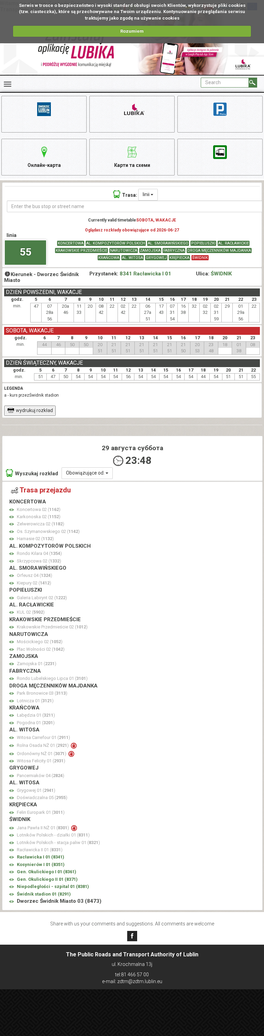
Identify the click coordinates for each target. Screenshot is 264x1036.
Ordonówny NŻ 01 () (42, 753)
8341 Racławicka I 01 (145, 274)
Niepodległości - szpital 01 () (53, 886)
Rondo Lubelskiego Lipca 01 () (52, 678)
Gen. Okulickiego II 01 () (47, 879)
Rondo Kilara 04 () (39, 553)
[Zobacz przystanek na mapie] (11, 510)
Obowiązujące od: (86, 473)
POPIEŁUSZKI (203, 243)
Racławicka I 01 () (40, 856)
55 (25, 252)
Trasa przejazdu (45, 490)
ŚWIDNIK (200, 257)
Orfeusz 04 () (34, 575)
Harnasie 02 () (35, 538)
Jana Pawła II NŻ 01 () (43, 827)
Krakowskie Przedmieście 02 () (52, 626)
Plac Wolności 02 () (41, 649)
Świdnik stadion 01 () (44, 894)
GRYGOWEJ (156, 257)
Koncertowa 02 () (38, 509)
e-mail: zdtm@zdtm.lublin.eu (132, 981)
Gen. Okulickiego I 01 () (46, 871)
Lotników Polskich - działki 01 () (53, 835)
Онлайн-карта (44, 165)
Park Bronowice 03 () (42, 693)
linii (147, 194)
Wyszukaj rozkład (36, 473)
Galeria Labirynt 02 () (42, 597)
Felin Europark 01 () (41, 812)
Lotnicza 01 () (35, 700)
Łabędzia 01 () (36, 715)
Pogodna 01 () (36, 722)
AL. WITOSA (132, 257)
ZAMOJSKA (150, 250)
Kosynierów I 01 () (41, 864)
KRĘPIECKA (179, 257)
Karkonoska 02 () (38, 516)
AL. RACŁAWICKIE (233, 243)
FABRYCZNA (174, 250)
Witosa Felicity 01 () (41, 760)
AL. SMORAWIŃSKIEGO (168, 243)
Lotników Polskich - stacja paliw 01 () (58, 842)
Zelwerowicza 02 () (40, 523)
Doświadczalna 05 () (42, 797)
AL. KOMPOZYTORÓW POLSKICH (115, 243)
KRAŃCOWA (108, 257)
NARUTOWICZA (123, 250)
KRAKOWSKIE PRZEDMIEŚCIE (81, 250)
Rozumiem (132, 31)
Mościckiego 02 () (40, 641)
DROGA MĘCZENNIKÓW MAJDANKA (219, 250)
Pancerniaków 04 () (40, 775)
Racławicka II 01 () (40, 849)
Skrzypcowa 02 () (39, 560)
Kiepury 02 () (34, 582)
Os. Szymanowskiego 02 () (48, 531)
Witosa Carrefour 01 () (43, 737)
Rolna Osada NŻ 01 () (43, 745)
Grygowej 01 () (36, 790)
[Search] (253, 83)
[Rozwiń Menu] (7, 84)
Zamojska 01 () (36, 663)
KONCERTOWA (71, 243)
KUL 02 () (31, 612)
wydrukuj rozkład (34, 410)
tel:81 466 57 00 (132, 974)
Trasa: (129, 195)
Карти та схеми (132, 165)
